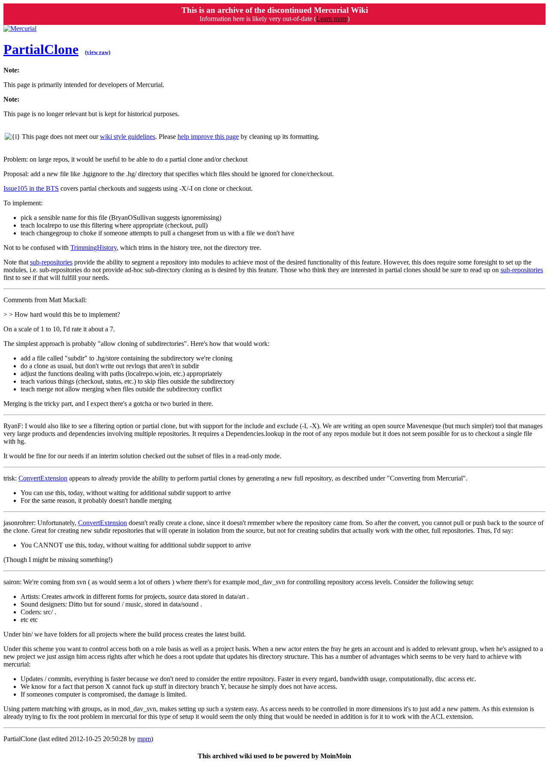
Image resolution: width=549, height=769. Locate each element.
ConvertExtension (42, 478)
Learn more (331, 18)
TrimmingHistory (93, 247)
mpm (144, 738)
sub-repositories (51, 262)
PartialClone (40, 49)
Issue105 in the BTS (31, 188)
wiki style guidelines (127, 136)
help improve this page (208, 136)
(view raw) (97, 52)
